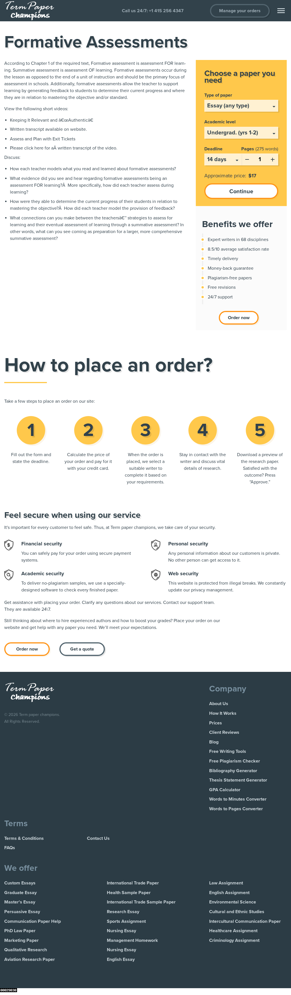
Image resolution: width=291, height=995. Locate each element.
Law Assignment (226, 883)
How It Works (222, 713)
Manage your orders (240, 11)
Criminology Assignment (234, 940)
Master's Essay (19, 902)
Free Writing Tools (227, 751)
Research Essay (123, 912)
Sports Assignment (126, 921)
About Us (218, 704)
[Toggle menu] (281, 10)
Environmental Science (232, 902)
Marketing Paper (21, 940)
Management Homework (132, 940)
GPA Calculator (224, 790)
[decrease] (247, 158)
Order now (239, 318)
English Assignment (229, 893)
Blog (214, 742)
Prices (215, 723)
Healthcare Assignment (233, 931)
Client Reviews (224, 732)
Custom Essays (20, 883)
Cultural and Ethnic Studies (236, 912)
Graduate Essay (20, 893)
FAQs (9, 848)
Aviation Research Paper (29, 959)
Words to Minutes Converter (238, 799)
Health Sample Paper (129, 893)
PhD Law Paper (20, 931)
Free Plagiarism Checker (234, 761)
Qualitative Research (25, 950)
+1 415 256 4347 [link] (166, 11)
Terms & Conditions (24, 838)
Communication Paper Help (32, 921)
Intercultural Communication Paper (245, 921)
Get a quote (82, 649)
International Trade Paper (133, 883)
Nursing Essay (121, 931)
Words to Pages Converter (236, 809)
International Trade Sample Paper (141, 902)
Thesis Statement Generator (238, 780)
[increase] (272, 158)
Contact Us (98, 838)
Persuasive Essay (22, 912)
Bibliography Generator (233, 771)
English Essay (121, 959)
